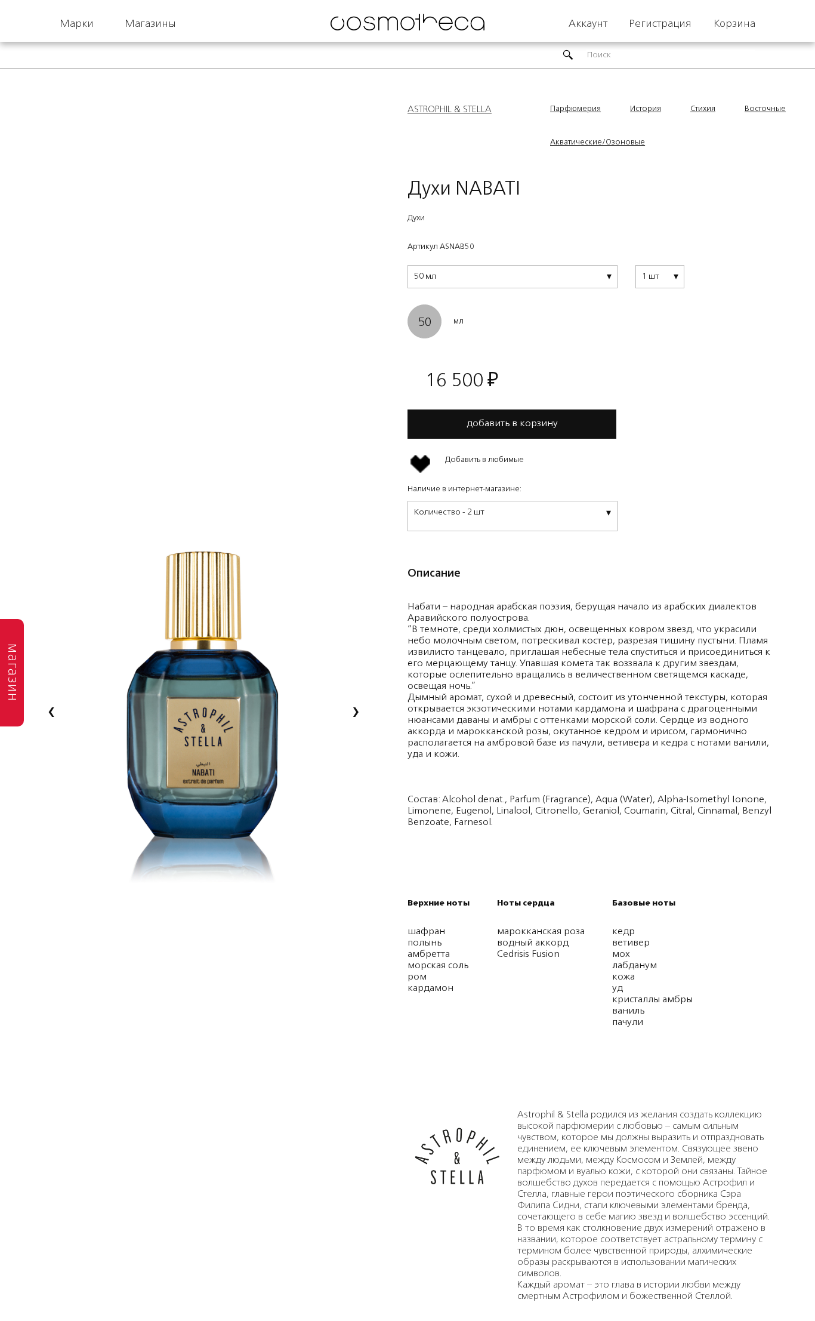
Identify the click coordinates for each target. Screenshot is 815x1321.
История (645, 109)
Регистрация (660, 24)
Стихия (702, 109)
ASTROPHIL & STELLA (449, 110)
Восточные (765, 109)
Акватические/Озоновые (597, 142)
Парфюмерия (575, 109)
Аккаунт (588, 24)
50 (424, 323)
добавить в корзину (512, 424)
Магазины (150, 24)
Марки (77, 24)
